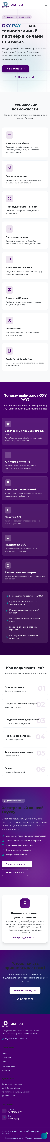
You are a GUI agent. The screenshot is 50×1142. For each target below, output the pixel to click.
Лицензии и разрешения (14, 1084)
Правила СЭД (10, 1095)
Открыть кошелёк (15, 864)
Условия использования (35, 1138)
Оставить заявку (23, 990)
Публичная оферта (12, 1088)
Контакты (6, 1070)
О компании (6, 1057)
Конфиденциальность (14, 1138)
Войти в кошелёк (15, 872)
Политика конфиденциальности (17, 1092)
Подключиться (14, 68)
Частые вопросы (8, 1066)
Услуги (4, 1062)
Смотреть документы (23, 937)
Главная (5, 1053)
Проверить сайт (26, 77)
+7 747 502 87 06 (25, 999)
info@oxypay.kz (15, 1118)
